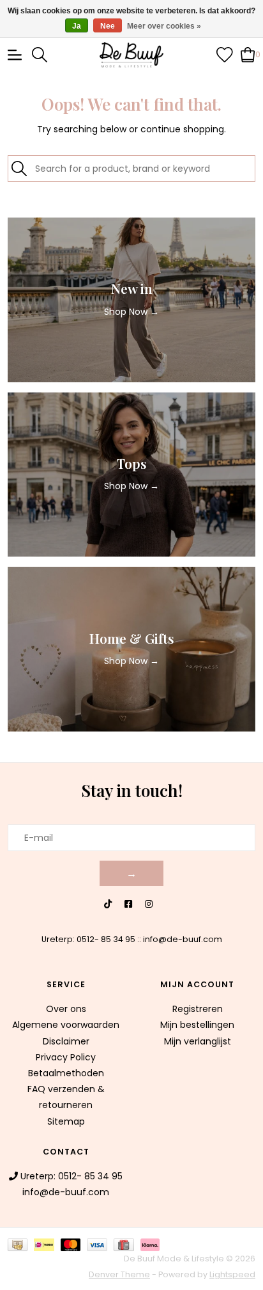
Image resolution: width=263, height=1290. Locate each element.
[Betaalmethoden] (21, 1243)
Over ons (66, 1008)
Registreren (197, 1008)
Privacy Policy (66, 1057)
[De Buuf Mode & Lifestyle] (131, 54)
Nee (107, 26)
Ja (76, 26)
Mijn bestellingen (197, 1024)
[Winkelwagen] (248, 54)
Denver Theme (119, 1274)
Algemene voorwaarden (65, 1024)
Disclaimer (66, 1041)
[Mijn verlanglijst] (224, 54)
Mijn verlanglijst (197, 1041)
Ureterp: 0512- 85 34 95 (88, 939)
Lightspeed (232, 1274)
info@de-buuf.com (182, 939)
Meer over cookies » (164, 26)
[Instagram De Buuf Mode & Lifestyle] (149, 904)
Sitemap (66, 1121)
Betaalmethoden (66, 1073)
